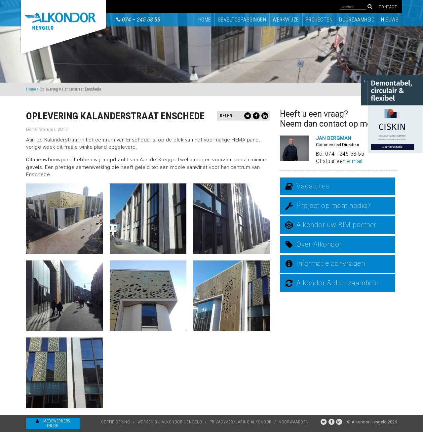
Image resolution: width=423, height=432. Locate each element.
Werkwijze (286, 20)
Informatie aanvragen (330, 263)
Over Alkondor (319, 244)
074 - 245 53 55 (345, 154)
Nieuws (390, 20)
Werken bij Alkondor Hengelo (169, 421)
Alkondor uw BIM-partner (336, 225)
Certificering (115, 421)
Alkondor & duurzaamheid (337, 283)
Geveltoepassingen (242, 20)
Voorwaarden (294, 421)
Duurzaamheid (356, 20)
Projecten (319, 20)
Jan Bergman (333, 138)
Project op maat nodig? (333, 206)
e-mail (354, 161)
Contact (388, 6)
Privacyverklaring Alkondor (241, 421)
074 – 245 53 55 (141, 20)
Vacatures (312, 186)
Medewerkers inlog (56, 423)
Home (204, 20)
